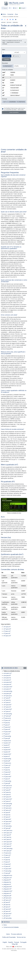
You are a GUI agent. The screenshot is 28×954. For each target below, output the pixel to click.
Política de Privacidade (9, 937)
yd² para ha (7, 904)
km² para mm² (8, 799)
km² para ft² (7, 790)
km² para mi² (7, 797)
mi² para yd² (7, 828)
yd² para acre (7, 898)
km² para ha (7, 792)
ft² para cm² (7, 720)
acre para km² (8, 682)
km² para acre (8, 785)
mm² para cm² (8, 833)
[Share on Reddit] (7, 19)
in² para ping (7, 781)
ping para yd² (7, 895)
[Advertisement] (14, 131)
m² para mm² (7, 868)
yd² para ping (7, 918)
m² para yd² (7, 873)
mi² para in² (7, 817)
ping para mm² (8, 891)
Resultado (5, 63)
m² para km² (7, 864)
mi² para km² (7, 819)
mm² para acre (8, 830)
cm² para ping (8, 714)
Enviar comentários (14, 112)
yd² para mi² (7, 911)
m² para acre (7, 853)
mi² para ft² (7, 812)
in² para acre (7, 763)
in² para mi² (7, 774)
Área (16, 14)
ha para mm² (7, 754)
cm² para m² (7, 627)
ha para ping (7, 758)
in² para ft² (7, 767)
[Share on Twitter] (5, 19)
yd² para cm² (7, 900)
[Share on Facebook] (2, 19)
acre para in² (7, 680)
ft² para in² (7, 725)
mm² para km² (8, 842)
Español (10, 942)
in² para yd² (7, 783)
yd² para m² (7, 916)
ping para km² (8, 886)
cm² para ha (7, 700)
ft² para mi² (7, 729)
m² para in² (7, 862)
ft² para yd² (7, 738)
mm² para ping (8, 848)
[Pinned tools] (10, 8)
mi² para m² (7, 824)
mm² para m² (7, 846)
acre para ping (8, 691)
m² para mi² (6, 633)
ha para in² (7, 747)
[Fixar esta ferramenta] (25, 25)
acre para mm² (8, 687)
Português (23, 942)
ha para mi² (7, 752)
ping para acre (8, 875)
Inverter (16, 56)
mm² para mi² (8, 844)
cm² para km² (7, 705)
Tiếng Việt (15, 944)
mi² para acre (7, 808)
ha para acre (7, 740)
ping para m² (7, 893)
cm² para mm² (8, 709)
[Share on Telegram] (13, 19)
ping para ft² (7, 880)
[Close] (25, 4)
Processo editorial (16, 934)
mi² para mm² (8, 821)
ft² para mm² (7, 731)
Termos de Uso (21, 937)
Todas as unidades (7, 69)
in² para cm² (7, 765)
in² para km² (7, 772)
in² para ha (7, 770)
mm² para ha (7, 837)
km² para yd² (7, 806)
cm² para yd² (7, 716)
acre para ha (7, 678)
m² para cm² (7, 631)
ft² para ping (7, 736)
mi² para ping (7, 826)
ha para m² (7, 756)
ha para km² (7, 749)
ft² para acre (7, 718)
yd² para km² (7, 909)
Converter (10, 14)
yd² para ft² (7, 902)
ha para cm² (7, 743)
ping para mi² (7, 889)
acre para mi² (7, 684)
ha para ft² (7, 745)
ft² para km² (7, 727)
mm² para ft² (7, 835)
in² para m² (7, 779)
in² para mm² (7, 776)
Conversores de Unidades (11, 927)
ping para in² (7, 884)
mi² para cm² (7, 636)
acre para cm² (8, 673)
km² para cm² (7, 788)
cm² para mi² (7, 629)
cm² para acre (8, 696)
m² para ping (7, 871)
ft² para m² (7, 734)
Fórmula (4, 99)
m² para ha (7, 860)
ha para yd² (7, 761)
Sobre (8, 934)
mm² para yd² (8, 851)
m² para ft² (7, 857)
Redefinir (6, 59)
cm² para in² (7, 702)
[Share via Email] (16, 19)
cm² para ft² (7, 698)
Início (4, 14)
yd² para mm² (8, 913)
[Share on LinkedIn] (10, 19)
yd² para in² (7, 907)
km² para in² (7, 794)
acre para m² (7, 689)
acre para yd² (7, 693)
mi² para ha (7, 815)
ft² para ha (7, 722)
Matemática (16, 22)
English (5, 942)
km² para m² (7, 801)
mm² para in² (7, 839)
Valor (3, 49)
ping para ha (7, 882)
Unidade (3, 22)
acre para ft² (7, 675)
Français (16, 942)
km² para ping (8, 803)
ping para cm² (8, 877)
